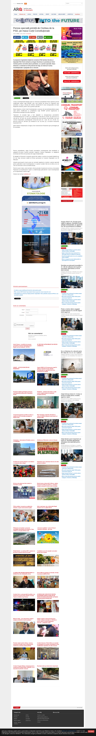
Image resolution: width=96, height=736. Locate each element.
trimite (27, 328)
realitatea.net (27, 174)
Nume (23, 309)
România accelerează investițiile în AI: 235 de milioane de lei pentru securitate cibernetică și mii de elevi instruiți (72, 268)
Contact (38, 722)
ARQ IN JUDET (61, 14)
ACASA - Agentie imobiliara (17, 723)
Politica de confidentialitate (42, 720)
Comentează (17, 98)
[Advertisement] (36, 139)
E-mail (23, 312)
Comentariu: (21, 315)
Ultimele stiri (22, 14)
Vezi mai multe (79, 707)
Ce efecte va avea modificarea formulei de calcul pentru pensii (27, 290)
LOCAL (29, 14)
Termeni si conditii (41, 715)
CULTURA (53, 14)
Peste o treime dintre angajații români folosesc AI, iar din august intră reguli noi (71, 310)
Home (15, 14)
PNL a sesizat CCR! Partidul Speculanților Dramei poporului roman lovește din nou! (32, 291)
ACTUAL (41, 14)
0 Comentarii (28, 33)
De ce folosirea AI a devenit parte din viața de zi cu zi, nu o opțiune (71, 351)
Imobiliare (77, 14)
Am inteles (91, 731)
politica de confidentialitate (69, 731)
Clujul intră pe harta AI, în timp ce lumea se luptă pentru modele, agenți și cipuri (71, 395)
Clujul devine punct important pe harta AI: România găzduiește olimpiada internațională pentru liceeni (71, 441)
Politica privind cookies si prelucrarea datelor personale (43, 717)
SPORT (47, 14)
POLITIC (35, 14)
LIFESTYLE (70, 14)
